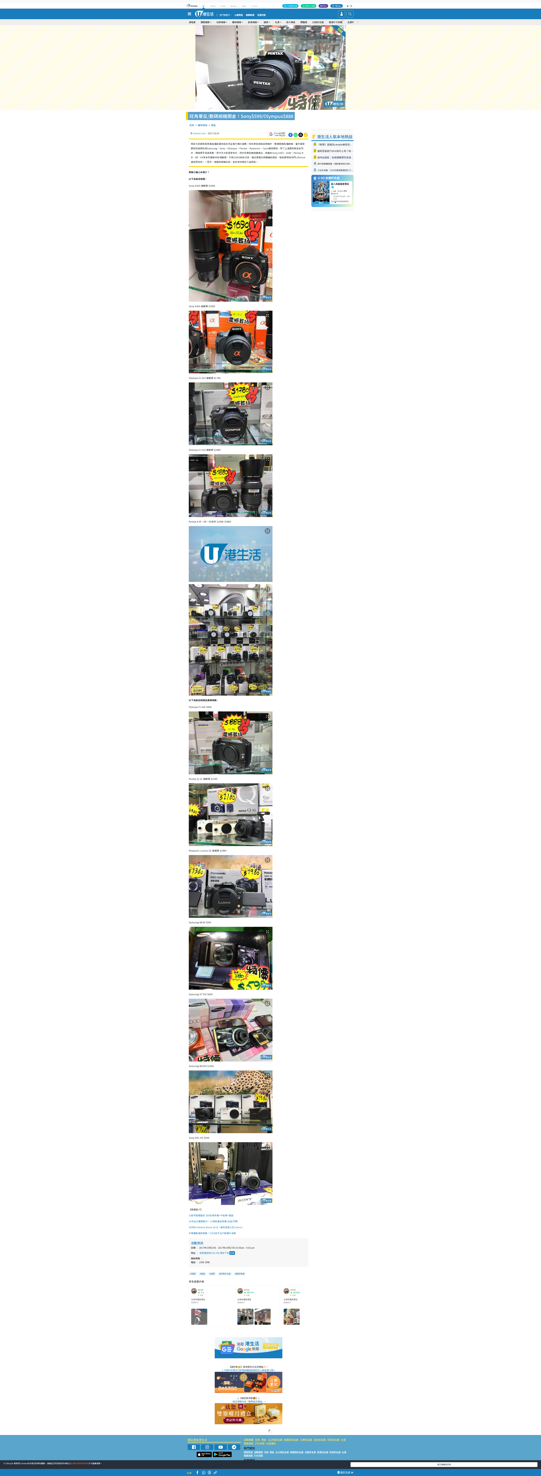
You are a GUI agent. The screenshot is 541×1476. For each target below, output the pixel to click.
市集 (257, 1439)
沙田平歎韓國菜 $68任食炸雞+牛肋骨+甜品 (211, 1215)
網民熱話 (248, 1452)
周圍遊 (303, 22)
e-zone (254, 6)
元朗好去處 (306, 1439)
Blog (244, 6)
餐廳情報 (248, 1443)
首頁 (191, 125)
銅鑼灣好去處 (291, 1439)
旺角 (232, 1252)
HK (203, 6)
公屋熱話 (238, 15)
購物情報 (202, 125)
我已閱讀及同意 (444, 1464)
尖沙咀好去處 (275, 1439)
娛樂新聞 (250, 15)
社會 (343, 1439)
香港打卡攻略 (335, 22)
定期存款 (261, 15)
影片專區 (290, 22)
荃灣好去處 (320, 1439)
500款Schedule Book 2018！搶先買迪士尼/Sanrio (215, 1227)
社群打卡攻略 (310, 6)
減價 (212, 1273)
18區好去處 (318, 22)
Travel (212, 6)
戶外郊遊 (260, 1443)
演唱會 (192, 22)
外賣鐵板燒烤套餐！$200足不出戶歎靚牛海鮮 (212, 1233)
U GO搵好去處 (291, 6)
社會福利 (271, 1443)
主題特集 (351, 22)
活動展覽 (248, 1439)
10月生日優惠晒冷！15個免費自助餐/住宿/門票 (213, 1221)
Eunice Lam (200, 133)
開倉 (213, 125)
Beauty (234, 6)
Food (223, 6)
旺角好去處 (225, 1273)
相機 (193, 1273)
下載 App (337, 6)
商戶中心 (323, 6)
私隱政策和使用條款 (79, 1463)
